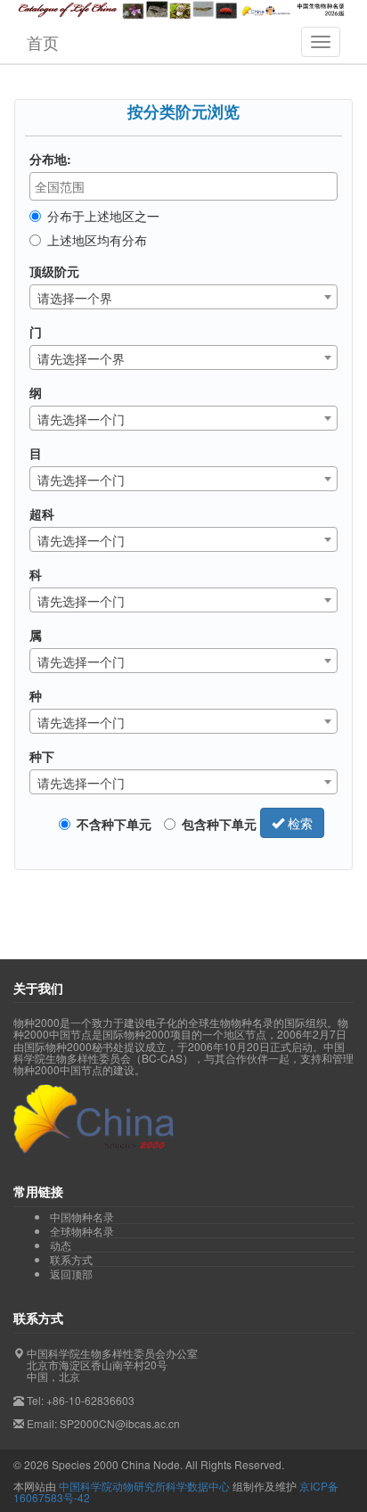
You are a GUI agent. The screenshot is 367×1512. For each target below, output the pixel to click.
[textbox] (188, 186)
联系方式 (71, 1260)
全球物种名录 (82, 1231)
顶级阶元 (54, 271)
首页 (43, 41)
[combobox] (183, 186)
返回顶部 (71, 1273)
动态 (60, 1245)
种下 (41, 756)
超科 (41, 513)
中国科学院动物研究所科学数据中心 (144, 1485)
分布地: (50, 159)
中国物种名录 (82, 1217)
